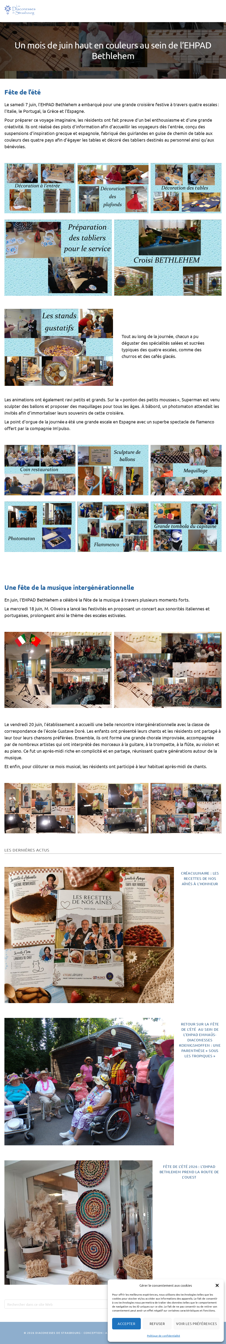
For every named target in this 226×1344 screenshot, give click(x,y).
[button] (217, 1285)
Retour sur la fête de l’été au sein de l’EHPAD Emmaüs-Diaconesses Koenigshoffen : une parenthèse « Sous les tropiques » (199, 1040)
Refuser (157, 1323)
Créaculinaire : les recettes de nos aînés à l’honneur (200, 878)
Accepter (126, 1323)
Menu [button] (215, 11)
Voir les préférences (196, 1323)
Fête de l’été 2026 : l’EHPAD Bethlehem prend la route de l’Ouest (189, 1171)
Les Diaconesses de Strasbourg (19, 9)
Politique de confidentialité (163, 1335)
